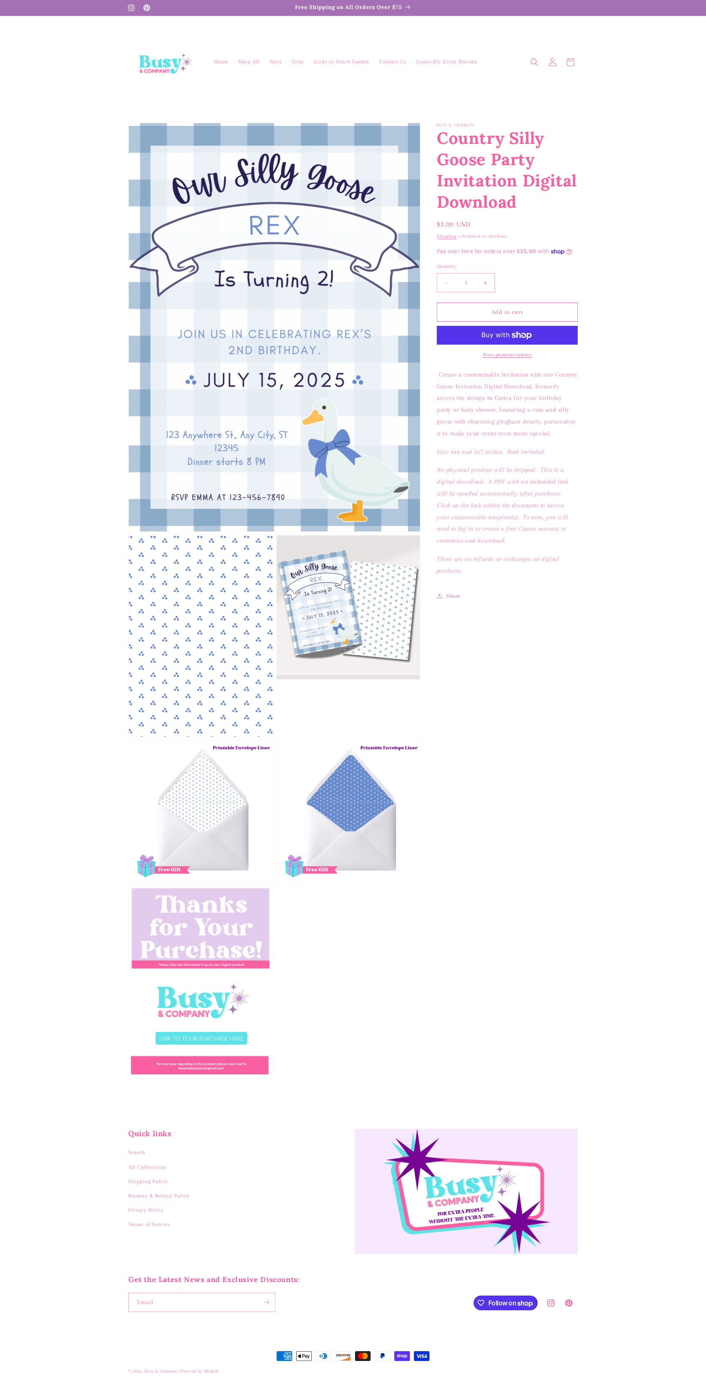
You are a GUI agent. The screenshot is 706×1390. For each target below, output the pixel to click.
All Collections (147, 1167)
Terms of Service (149, 1224)
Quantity (446, 266)
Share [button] (453, 596)
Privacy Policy (145, 1210)
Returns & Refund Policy (159, 1196)
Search (136, 1152)
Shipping (446, 236)
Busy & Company (162, 1371)
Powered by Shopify (199, 1371)
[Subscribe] (266, 1302)
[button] (534, 62)
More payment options (507, 354)
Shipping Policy (148, 1181)
